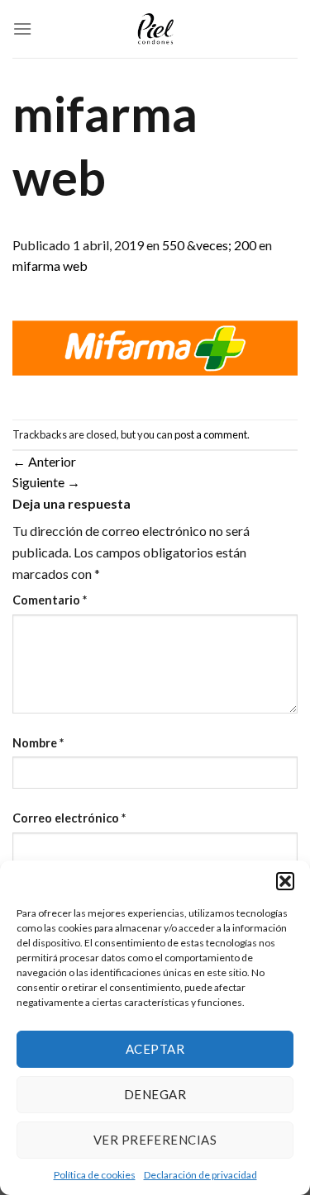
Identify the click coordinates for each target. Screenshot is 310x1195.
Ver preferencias (155, 1139)
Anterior (44, 461)
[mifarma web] (155, 345)
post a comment (210, 434)
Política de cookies (95, 1175)
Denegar (155, 1094)
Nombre (38, 743)
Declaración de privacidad (200, 1175)
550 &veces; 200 (209, 245)
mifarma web (50, 265)
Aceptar (155, 1048)
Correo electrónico (69, 818)
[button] (285, 881)
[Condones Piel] (155, 29)
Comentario (49, 600)
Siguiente (46, 482)
